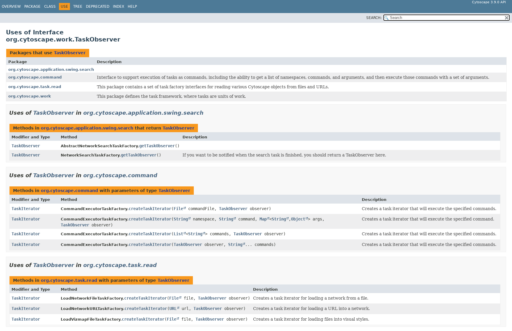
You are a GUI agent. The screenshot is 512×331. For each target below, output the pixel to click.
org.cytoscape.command (35, 77)
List (178, 233)
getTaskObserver (157, 145)
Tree (77, 6)
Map (263, 219)
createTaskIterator (150, 208)
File (178, 208)
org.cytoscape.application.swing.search (51, 69)
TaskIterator (26, 208)
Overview (11, 6)
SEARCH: (374, 18)
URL (173, 308)
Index (118, 6)
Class (50, 6)
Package (32, 6)
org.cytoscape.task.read (34, 86)
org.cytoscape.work (29, 96)
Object (298, 219)
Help (132, 6)
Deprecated (97, 6)
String (181, 219)
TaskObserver (70, 52)
